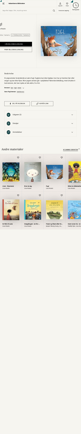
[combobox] (28, 10)
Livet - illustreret (8, 186)
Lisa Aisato (5, 188)
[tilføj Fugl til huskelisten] (62, 157)
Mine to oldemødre (74, 186)
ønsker (19, 88)
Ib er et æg (28, 186)
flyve (12, 88)
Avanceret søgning (64, 10)
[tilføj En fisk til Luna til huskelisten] (18, 195)
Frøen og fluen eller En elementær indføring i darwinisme (53, 224)
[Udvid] (23, 88)
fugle (15, 88)
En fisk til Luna (7, 224)
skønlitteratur (20, 92)
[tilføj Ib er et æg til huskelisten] (40, 157)
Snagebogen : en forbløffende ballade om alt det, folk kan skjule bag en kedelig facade (32, 224)
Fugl (47, 186)
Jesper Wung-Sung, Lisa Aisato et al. (54, 226)
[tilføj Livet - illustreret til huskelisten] (18, 157)
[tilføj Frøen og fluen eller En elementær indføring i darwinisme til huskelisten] (62, 195)
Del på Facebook (18, 103)
